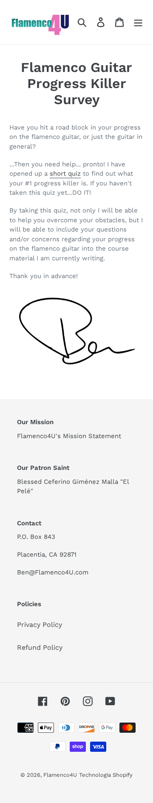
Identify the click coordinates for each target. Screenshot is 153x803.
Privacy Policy (39, 625)
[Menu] (138, 22)
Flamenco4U (60, 775)
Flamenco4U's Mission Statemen (68, 436)
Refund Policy (39, 647)
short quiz (65, 173)
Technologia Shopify (106, 775)
